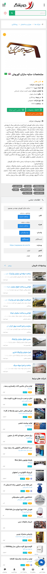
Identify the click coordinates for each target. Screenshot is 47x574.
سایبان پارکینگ (39, 186)
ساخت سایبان (39, 190)
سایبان (16, 190)
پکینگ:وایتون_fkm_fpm (23, 460)
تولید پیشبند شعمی (25, 423)
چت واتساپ (25, 232)
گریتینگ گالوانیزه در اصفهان (22, 472)
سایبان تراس (17, 186)
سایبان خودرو (39, 193)
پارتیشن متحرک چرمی (24, 534)
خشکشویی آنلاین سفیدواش (22, 497)
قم (3, 515)
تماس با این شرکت (15, 110)
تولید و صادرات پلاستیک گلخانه (21, 558)
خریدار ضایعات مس (25, 521)
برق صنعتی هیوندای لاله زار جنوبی (20, 435)
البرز (4, 503)
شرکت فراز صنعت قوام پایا (25, 450)
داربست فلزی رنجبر (27, 401)
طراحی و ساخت (26, 190)
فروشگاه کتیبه (28, 426)
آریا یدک (30, 389)
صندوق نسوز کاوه (27, 549)
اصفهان (4, 417)
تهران (4, 392)
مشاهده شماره (24, 217)
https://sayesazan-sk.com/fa (20, 245)
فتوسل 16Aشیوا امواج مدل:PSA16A (18, 509)
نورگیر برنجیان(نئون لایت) (25, 413)
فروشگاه (30, 463)
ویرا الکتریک (29, 438)
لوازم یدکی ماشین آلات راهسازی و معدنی (17, 386)
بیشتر (8, 265)
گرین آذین (29, 561)
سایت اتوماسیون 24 (27, 512)
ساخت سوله (27, 193)
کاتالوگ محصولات (33, 110)
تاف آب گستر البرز (27, 487)
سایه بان (28, 186)
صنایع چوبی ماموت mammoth (24, 537)
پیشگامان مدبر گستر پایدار (25, 475)
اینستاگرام (25, 239)
